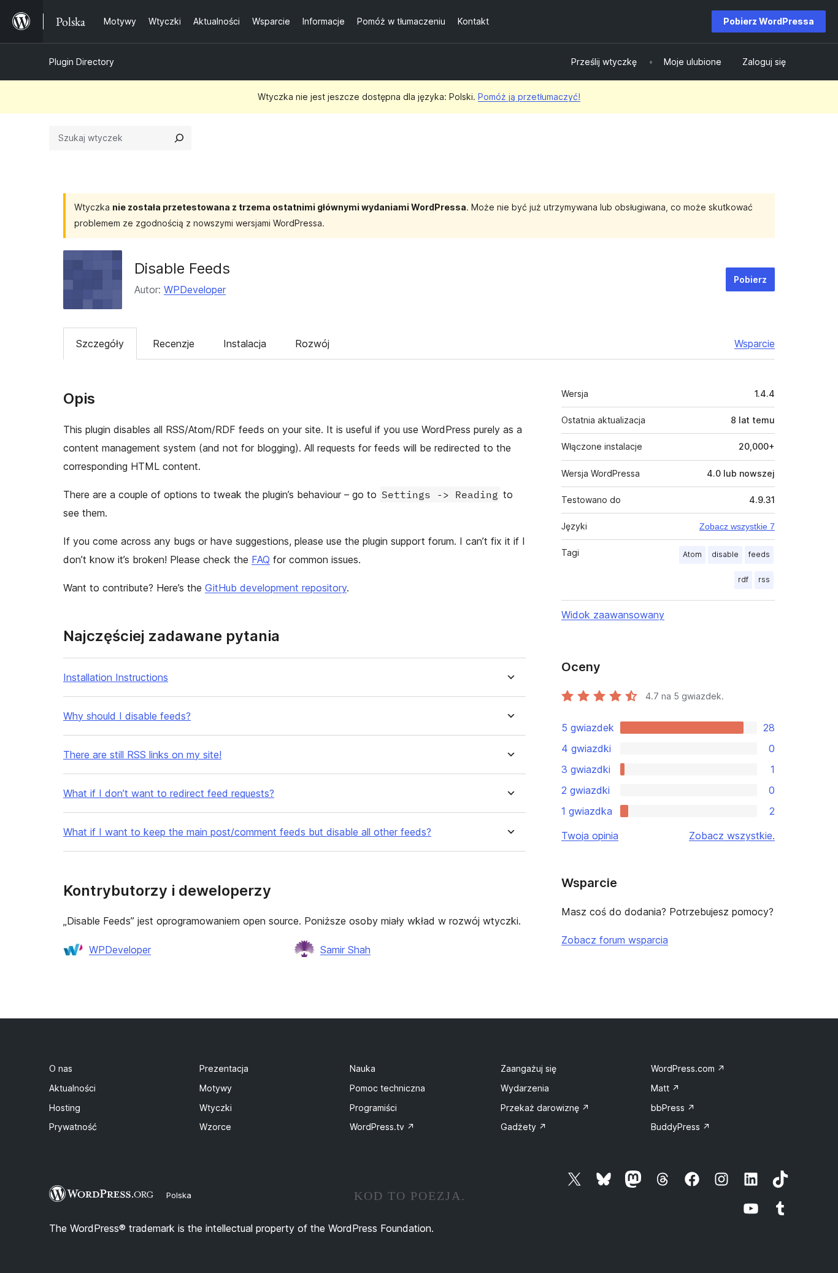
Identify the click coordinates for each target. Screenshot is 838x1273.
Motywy (215, 1088)
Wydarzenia (525, 1088)
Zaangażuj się (528, 1068)
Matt (665, 1088)
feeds (759, 554)
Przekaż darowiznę (545, 1107)
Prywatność (73, 1126)
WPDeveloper (195, 289)
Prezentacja (223, 1068)
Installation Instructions (115, 677)
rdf (743, 579)
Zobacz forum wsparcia (614, 940)
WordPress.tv (382, 1126)
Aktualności (72, 1088)
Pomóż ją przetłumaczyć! (529, 96)
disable (725, 554)
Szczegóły (100, 343)
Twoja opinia (589, 835)
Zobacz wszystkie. (732, 835)
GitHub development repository (276, 588)
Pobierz (750, 279)
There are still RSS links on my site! (142, 755)
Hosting (64, 1107)
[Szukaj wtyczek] (179, 138)
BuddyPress (680, 1126)
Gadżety (524, 1126)
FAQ (261, 559)
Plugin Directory (81, 61)
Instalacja (244, 343)
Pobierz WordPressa (768, 21)
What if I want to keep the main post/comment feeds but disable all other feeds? (247, 832)
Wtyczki (215, 1107)
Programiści (373, 1107)
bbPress (673, 1107)
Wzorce (215, 1126)
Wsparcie (754, 343)
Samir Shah (345, 950)
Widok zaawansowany (612, 615)
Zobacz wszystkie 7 (737, 526)
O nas (60, 1068)
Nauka (362, 1068)
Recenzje (173, 343)
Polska (178, 1195)
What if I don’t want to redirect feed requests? (168, 793)
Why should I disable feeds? (127, 716)
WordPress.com (688, 1068)
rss (764, 579)
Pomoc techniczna (387, 1088)
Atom (692, 554)
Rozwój (312, 343)
